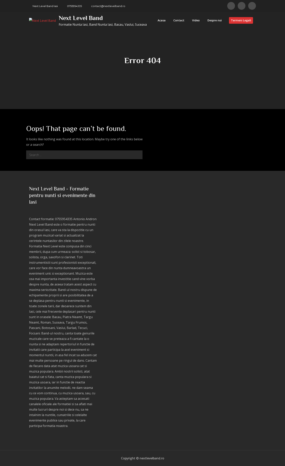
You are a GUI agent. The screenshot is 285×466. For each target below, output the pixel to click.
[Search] (138, 154)
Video (196, 20)
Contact (178, 20)
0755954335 (74, 6)
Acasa (162, 20)
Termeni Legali (241, 20)
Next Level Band (81, 17)
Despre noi (214, 20)
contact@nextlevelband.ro (108, 6)
